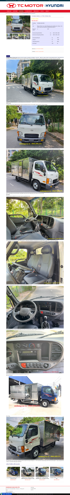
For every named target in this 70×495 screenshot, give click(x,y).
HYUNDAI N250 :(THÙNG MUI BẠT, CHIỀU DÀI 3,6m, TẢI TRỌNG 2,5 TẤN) (42, 478)
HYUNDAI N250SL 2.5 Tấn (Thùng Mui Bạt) (56, 478)
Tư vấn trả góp (33, 488)
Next (29, 24)
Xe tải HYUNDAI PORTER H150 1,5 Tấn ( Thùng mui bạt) (13, 478)
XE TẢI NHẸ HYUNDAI (18, 13)
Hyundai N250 (41, 51)
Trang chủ (8, 13)
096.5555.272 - (21, 0)
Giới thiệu (32, 487)
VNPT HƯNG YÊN (50, 494)
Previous (7, 24)
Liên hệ (32, 489)
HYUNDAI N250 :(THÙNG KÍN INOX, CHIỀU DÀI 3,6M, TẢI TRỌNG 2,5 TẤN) (27, 478)
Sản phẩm (12, 13)
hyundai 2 (36, 51)
